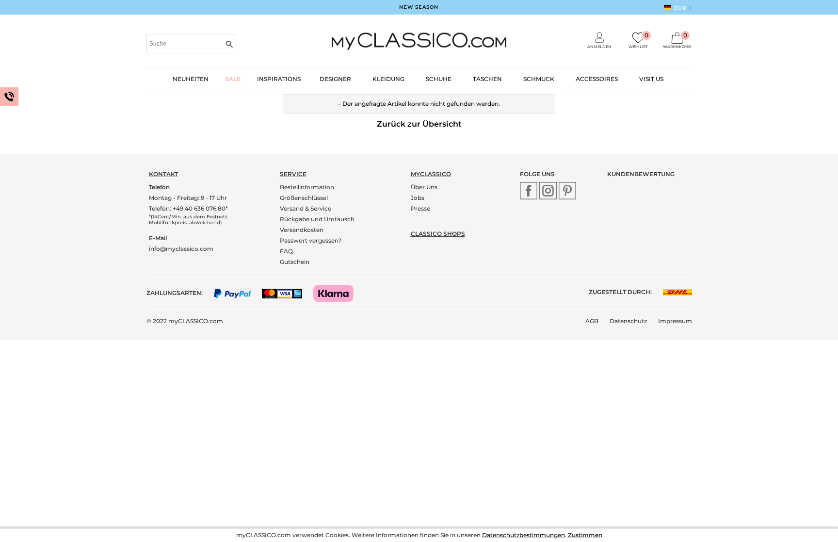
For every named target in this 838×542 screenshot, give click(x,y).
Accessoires (597, 78)
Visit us (651, 78)
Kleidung (388, 78)
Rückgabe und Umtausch (317, 219)
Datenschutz (628, 321)
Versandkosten (301, 229)
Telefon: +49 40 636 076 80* (188, 208)
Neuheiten (191, 78)
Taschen (487, 78)
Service (293, 174)
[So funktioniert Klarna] (338, 292)
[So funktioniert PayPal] (237, 292)
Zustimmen (585, 535)
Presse (420, 208)
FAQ (286, 251)
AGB (591, 321)
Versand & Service (305, 208)
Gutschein (294, 261)
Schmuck (538, 78)
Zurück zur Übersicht (419, 124)
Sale (233, 78)
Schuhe (438, 78)
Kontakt (163, 174)
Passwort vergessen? (310, 240)
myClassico (431, 174)
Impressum (675, 321)
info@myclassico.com (181, 248)
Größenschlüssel (304, 197)
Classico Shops (438, 233)
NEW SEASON (418, 7)
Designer (335, 78)
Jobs (417, 197)
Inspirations (279, 78)
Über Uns (424, 187)
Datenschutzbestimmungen (523, 535)
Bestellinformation (307, 187)
